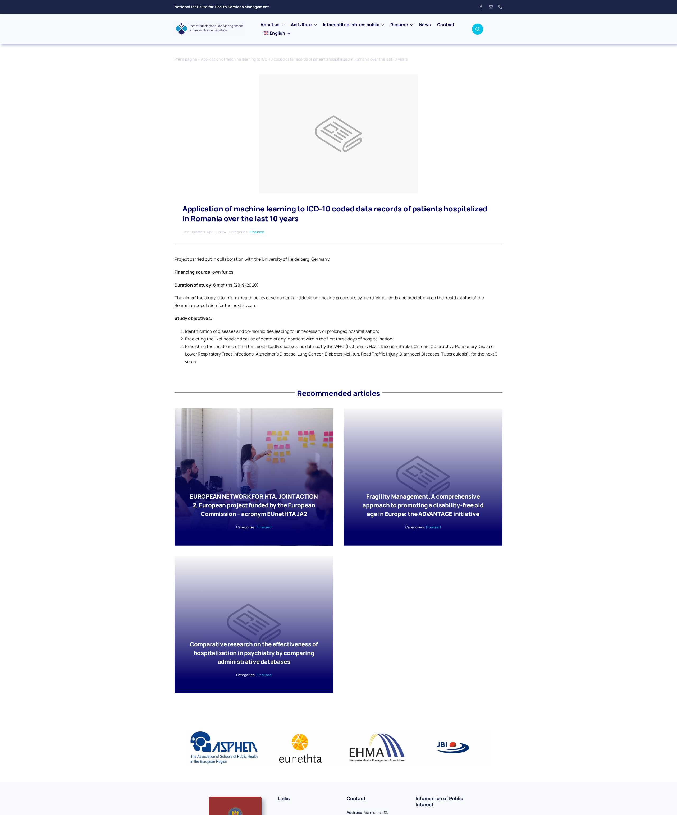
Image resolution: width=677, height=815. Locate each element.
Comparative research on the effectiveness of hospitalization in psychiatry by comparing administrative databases (254, 653)
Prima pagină (186, 59)
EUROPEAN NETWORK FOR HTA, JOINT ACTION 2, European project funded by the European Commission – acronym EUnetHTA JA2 (254, 505)
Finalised (256, 231)
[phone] (500, 7)
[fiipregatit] (235, 799)
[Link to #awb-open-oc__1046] (477, 29)
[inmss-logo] (209, 24)
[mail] (491, 7)
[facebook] (481, 7)
